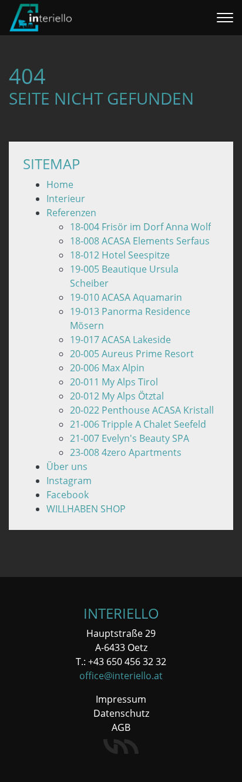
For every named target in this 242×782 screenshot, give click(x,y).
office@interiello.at (121, 675)
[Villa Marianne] (121, 746)
